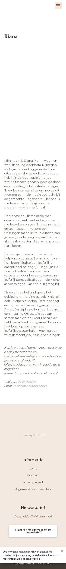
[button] (29, 446)
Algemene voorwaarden (33, 489)
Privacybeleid (33, 482)
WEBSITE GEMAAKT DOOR (33, 563)
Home (33, 468)
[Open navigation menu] (58, 5)
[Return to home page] (15, 5)
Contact (33, 475)
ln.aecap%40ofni (33, 435)
